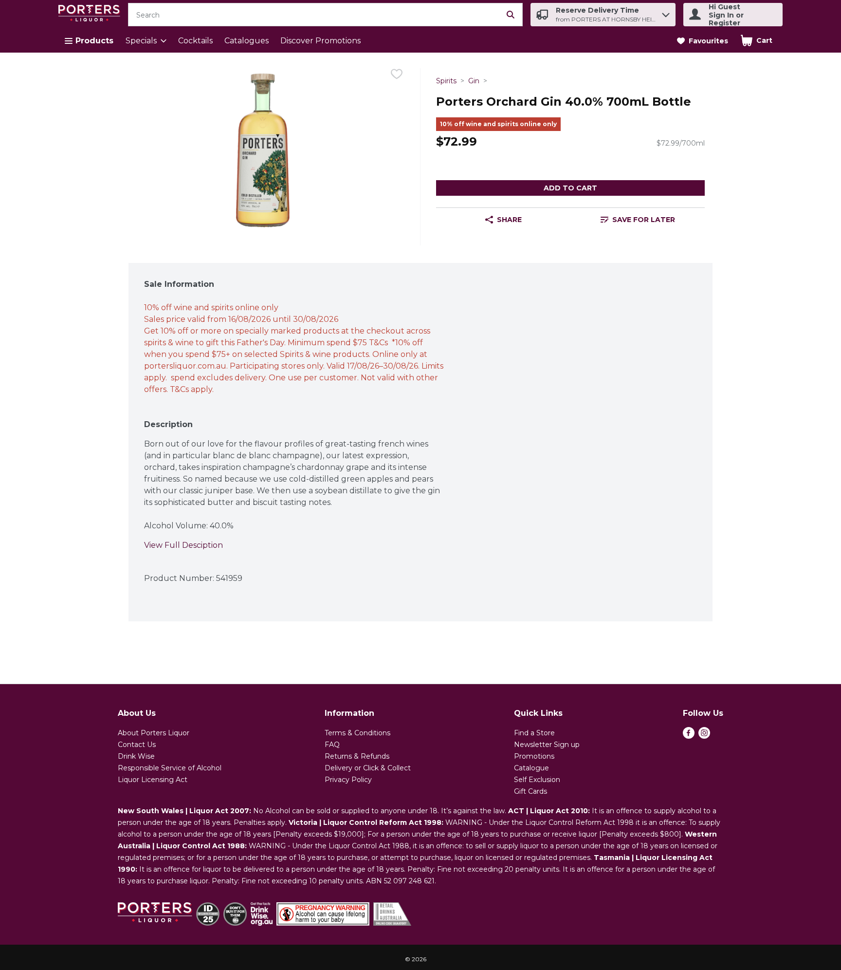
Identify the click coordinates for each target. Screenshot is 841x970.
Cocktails (195, 40)
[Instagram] (704, 736)
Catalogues (246, 40)
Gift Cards (530, 791)
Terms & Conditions (357, 732)
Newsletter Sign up (547, 744)
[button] (666, 12)
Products (94, 40)
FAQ (332, 744)
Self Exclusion (537, 779)
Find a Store (534, 732)
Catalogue (531, 768)
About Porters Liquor (153, 732)
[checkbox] (396, 75)
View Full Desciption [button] (183, 545)
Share (509, 219)
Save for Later (643, 219)
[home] (91, 15)
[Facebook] (689, 736)
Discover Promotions (320, 40)
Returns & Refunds (357, 756)
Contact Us (137, 744)
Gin (473, 80)
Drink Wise (136, 756)
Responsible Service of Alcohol (169, 768)
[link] (702, 41)
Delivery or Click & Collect (368, 768)
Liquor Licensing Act (152, 779)
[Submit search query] (510, 14)
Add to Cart (570, 188)
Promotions (534, 756)
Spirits (446, 80)
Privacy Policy (348, 779)
